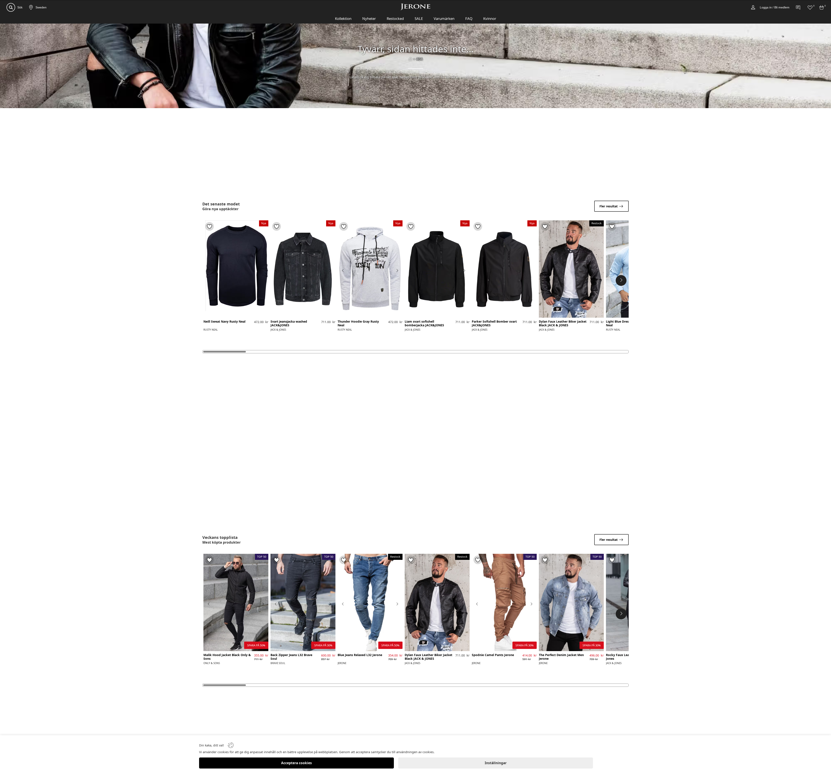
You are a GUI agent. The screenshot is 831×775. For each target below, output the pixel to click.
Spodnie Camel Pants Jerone (493, 655)
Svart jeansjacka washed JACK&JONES (289, 323)
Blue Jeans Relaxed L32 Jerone (360, 655)
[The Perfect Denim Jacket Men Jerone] (571, 602)
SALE (419, 18)
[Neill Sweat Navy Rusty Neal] (235, 269)
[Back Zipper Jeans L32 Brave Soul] (303, 602)
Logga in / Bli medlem (774, 7)
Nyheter (369, 18)
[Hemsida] (410, 59)
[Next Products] (621, 280)
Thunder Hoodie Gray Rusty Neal (358, 323)
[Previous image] (276, 270)
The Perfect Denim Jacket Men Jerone (561, 657)
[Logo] (415, 6)
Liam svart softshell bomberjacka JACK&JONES (424, 323)
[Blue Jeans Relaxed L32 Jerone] (370, 602)
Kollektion (343, 18)
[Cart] (822, 7)
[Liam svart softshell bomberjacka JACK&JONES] (437, 269)
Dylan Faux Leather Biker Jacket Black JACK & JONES (562, 323)
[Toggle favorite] (209, 226)
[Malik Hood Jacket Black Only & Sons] (235, 602)
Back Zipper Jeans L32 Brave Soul (291, 657)
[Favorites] (810, 7)
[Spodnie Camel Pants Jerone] (504, 602)
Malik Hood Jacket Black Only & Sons (227, 657)
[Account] (753, 7)
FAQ (468, 18)
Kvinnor (489, 18)
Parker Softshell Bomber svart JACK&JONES (494, 323)
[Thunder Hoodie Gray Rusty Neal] (370, 269)
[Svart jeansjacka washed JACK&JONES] (303, 269)
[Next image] (330, 270)
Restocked (395, 18)
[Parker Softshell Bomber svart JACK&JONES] (504, 269)
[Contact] (798, 7)
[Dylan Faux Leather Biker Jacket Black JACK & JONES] (571, 269)
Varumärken (444, 18)
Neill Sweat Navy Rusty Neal (224, 321)
